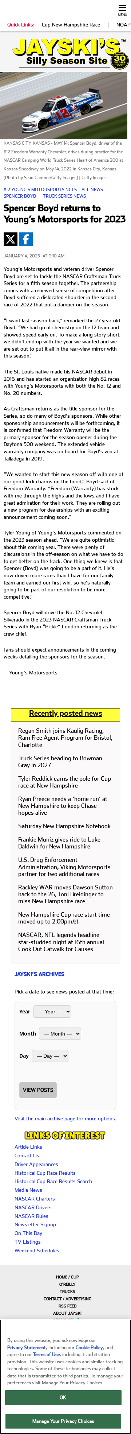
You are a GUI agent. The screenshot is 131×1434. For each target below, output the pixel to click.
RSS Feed (67, 1306)
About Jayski (67, 1313)
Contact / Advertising (67, 1299)
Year (24, 1011)
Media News (28, 1190)
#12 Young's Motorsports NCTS (40, 189)
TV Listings (28, 1242)
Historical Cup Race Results (45, 1173)
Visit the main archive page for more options (65, 1118)
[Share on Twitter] (10, 239)
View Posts (38, 1090)
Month (27, 1033)
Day (24, 1055)
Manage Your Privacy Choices (63, 1421)
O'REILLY (67, 1284)
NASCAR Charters (35, 1199)
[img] (65, 54)
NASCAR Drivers (33, 1207)
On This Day (28, 1233)
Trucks (67, 1291)
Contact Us (27, 1155)
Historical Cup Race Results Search (53, 1181)
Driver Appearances (36, 1164)
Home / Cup (67, 1277)
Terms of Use (46, 1354)
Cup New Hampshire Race (71, 25)
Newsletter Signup (35, 1224)
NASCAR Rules (31, 1216)
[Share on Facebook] (26, 239)
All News (92, 189)
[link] (65, 54)
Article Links (28, 1147)
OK (63, 1397)
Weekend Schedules (37, 1250)
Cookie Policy (89, 1347)
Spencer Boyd (20, 196)
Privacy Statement (26, 1347)
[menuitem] (65, 1277)
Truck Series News (64, 196)
